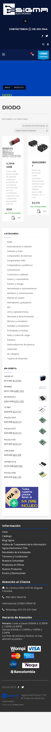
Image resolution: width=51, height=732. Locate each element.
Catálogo (7, 536)
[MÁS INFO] (19, 217)
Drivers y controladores (18, 279)
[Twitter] (47, 36)
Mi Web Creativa (18, 705)
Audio (9, 241)
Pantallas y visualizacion (18, 325)
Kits (8, 307)
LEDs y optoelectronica (17, 311)
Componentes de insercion (19, 255)
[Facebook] (42, 36)
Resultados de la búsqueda (16, 552)
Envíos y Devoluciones (14, 573)
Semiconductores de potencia (20, 344)
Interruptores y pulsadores (19, 302)
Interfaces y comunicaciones (20, 293)
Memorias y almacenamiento (20, 316)
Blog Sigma (8, 540)
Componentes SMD (16, 260)
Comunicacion (13, 269)
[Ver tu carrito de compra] (33, 55)
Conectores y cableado (17, 274)
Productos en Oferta (13, 564)
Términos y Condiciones (15, 556)
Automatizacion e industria (19, 246)
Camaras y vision (15, 251)
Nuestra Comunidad (13, 560)
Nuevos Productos (12, 569)
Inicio (5, 531)
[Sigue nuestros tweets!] (23, 687)
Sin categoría (13, 353)
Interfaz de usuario (15, 297)
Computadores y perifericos (20, 265)
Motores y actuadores (17, 321)
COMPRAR (43, 55)
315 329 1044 (39, 29)
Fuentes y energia (15, 283)
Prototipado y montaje (17, 330)
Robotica (11, 339)
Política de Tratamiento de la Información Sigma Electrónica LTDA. (24, 546)
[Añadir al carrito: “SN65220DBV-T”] (39, 211)
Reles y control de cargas (18, 335)
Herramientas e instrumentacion (22, 288)
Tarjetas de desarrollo (17, 358)
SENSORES (12, 349)
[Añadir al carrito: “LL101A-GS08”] (13, 217)
